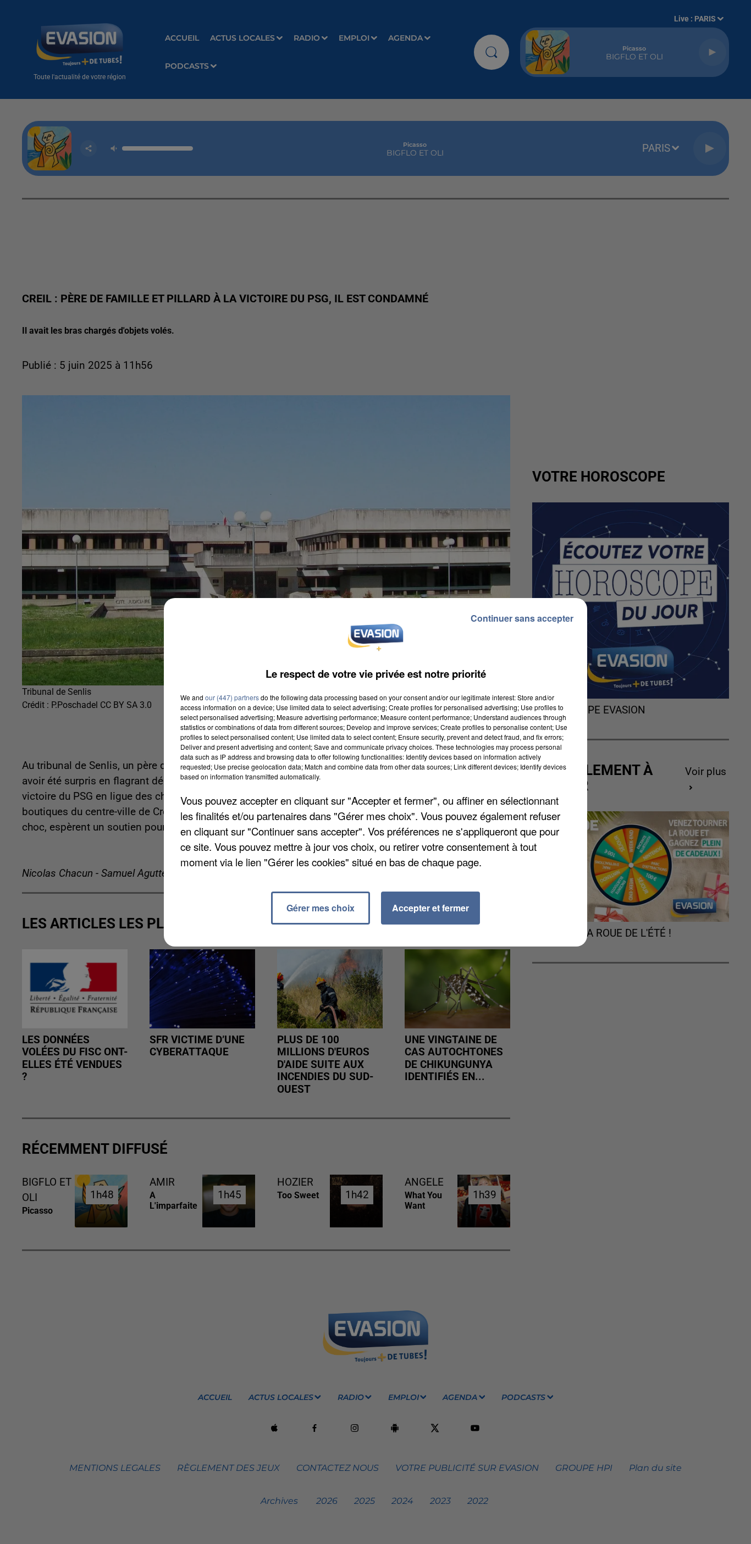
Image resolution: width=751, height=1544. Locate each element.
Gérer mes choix (320, 907)
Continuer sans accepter (522, 618)
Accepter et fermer (430, 907)
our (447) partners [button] (232, 697)
